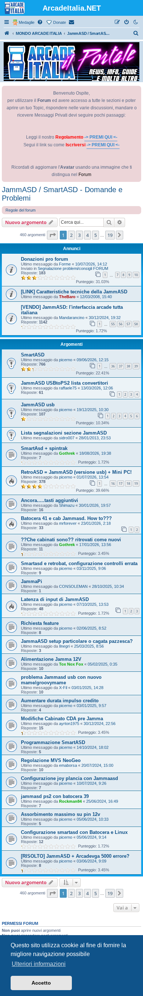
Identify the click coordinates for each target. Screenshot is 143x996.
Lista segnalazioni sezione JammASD (64, 433)
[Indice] (7, 33)
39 (136, 366)
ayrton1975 (69, 723)
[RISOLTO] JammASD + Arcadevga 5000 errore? (75, 856)
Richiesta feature (40, 623)
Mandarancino (71, 317)
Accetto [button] (41, 983)
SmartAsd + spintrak (44, 448)
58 (136, 324)
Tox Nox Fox (71, 664)
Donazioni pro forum (44, 259)
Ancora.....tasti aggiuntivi (49, 500)
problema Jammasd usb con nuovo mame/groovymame (61, 679)
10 (136, 274)
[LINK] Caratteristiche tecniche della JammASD (74, 291)
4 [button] (87, 235)
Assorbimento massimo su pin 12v (60, 814)
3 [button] (79, 235)
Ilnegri (64, 646)
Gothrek (67, 453)
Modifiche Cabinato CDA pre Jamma (62, 718)
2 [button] (71, 235)
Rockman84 (70, 801)
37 (120, 366)
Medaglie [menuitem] (26, 22)
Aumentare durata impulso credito (60, 700)
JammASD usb (38, 404)
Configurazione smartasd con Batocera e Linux (74, 832)
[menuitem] (40, 22)
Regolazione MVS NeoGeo (51, 760)
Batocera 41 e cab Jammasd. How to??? (66, 518)
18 (128, 483)
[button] (52, 235)
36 (113, 366)
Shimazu (66, 505)
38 (128, 366)
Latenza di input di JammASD (55, 599)
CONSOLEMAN (73, 586)
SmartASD (32, 355)
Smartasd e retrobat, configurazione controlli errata (79, 563)
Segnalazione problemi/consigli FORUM (73, 268)
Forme (65, 264)
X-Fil (63, 687)
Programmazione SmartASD (53, 742)
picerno (65, 360)
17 (120, 483)
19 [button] (110, 235)
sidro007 (66, 438)
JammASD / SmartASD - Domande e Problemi (62, 194)
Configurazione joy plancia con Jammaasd (69, 778)
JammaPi (31, 581)
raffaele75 (68, 388)
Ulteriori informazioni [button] (39, 964)
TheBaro (67, 296)
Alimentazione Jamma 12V (51, 659)
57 (128, 324)
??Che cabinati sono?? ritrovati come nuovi (71, 539)
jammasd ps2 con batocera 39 (55, 796)
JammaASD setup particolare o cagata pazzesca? (77, 641)
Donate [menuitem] (59, 22)
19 (136, 483)
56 (120, 324)
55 (113, 324)
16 (113, 483)
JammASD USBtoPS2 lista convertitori (64, 383)
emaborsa (68, 765)
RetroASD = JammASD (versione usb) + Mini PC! (76, 472)
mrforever (68, 523)
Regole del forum (21, 210)
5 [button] (95, 235)
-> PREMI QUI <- (100, 137)
